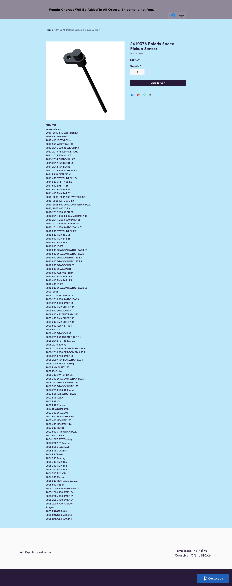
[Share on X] (150, 95)
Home (49, 29)
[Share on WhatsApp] (144, 95)
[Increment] (142, 72)
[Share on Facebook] (132, 95)
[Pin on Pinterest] (138, 95)
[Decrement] (133, 72)
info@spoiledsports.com (35, 552)
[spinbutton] (137, 72)
